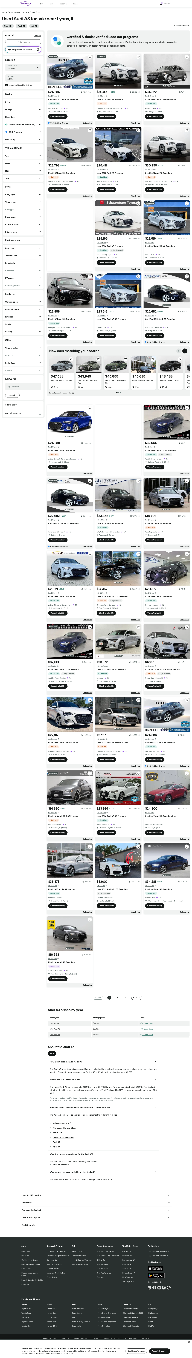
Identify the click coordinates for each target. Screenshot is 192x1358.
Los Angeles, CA (128, 1260)
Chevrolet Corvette (131, 1309)
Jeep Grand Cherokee (107, 1313)
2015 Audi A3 (55, 1034)
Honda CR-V (52, 1309)
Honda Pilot (51, 1321)
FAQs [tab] (52, 1053)
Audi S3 (56, 1142)
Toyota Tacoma (27, 1317)
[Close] (189, 1342)
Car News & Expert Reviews (58, 1255)
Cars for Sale (14, 12)
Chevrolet (127, 1304)
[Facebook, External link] (154, 1287)
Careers (96, 1338)
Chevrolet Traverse (130, 1317)
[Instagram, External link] (164, 1287)
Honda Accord (52, 1317)
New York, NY (127, 1277)
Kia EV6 (151, 1326)
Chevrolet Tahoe (129, 1321)
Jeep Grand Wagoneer (107, 1321)
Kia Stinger (152, 1317)
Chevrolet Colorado (131, 1326)
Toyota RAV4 (26, 1309)
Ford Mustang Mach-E (81, 1321)
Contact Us (64, 1338)
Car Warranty (102, 1264)
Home (4, 12)
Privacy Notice (48, 1348)
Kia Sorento (153, 1313)
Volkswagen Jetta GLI (63, 1123)
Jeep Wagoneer (104, 1317)
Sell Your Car (77, 1251)
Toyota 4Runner (27, 1326)
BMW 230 (57, 1132)
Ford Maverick (78, 1309)
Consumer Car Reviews (56, 1251)
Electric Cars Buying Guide (32, 1280)
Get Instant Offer (79, 1255)
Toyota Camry (27, 1321)
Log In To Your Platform (157, 1255)
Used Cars (25, 1251)
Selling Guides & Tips (80, 1264)
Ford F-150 (76, 1317)
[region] (96, 1348)
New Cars (25, 1255)
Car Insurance (103, 1268)
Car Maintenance (104, 1273)
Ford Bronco (77, 1313)
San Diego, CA (128, 1281)
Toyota (24, 1304)
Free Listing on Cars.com (82, 1260)
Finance (76, 4)
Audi (33, 12)
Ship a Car (101, 1260)
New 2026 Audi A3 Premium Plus (88, 381)
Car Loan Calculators (105, 1251)
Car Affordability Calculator (108, 1255)
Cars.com (116, 1348)
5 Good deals (147, 1029)
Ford (74, 1304)
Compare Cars (52, 1260)
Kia (149, 1304)
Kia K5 (150, 1321)
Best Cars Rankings (54, 1264)
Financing (25, 1284)
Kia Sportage (153, 1309)
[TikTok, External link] (149, 1287)
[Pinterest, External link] (169, 1287)
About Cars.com (49, 1338)
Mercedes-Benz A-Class (64, 1128)
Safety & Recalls (53, 1268)
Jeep (100, 1304)
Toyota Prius (26, 1313)
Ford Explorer (77, 1326)
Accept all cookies (159, 1351)
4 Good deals (147, 1023)
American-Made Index (56, 1273)
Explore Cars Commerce (157, 1251)
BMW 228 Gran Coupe (63, 1137)
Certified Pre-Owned (29, 1260)
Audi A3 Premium (61, 1164)
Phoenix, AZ (127, 1264)
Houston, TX (127, 1255)
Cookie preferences (136, 1351)
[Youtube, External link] (159, 1287)
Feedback (145, 1338)
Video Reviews (52, 1277)
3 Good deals (147, 1034)
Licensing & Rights (110, 1338)
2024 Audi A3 (55, 1029)
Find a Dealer (26, 1268)
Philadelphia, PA (128, 1273)
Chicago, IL (126, 1251)
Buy (41, 4)
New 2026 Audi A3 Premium (61, 380)
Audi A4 (56, 1146)
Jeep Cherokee (104, 1326)
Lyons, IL (25, 12)
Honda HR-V (52, 1326)
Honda (49, 1304)
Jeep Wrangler (103, 1309)
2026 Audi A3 (55, 1023)
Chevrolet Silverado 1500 (133, 1313)
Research (63, 4)
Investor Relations (79, 1338)
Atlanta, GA (126, 1268)
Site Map (100, 1277)
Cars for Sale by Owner (30, 1264)
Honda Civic (51, 1313)
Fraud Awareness (130, 1338)
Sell (51, 4)
